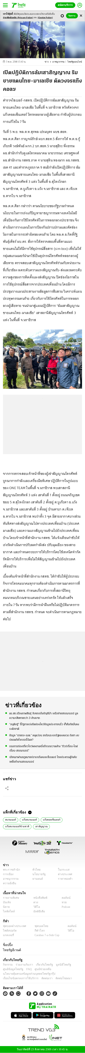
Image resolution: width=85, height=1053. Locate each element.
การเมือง (8, 874)
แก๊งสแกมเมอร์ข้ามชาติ (16, 826)
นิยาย (6, 906)
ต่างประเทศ (64, 874)
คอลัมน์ (64, 897)
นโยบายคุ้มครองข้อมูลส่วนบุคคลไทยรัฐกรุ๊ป (26, 973)
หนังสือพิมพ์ (38, 897)
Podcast (65, 906)
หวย (62, 902)
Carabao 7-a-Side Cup (46, 935)
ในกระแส (62, 869)
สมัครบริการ (66, 5)
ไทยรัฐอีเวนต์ (11, 949)
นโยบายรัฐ (37, 874)
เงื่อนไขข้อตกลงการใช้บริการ (18, 978)
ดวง (34, 902)
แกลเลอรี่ (8, 935)
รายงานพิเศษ (10, 897)
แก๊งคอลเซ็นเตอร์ (49, 819)
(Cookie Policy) (45, 18)
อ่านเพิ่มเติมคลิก (18, 18)
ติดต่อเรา (42, 978)
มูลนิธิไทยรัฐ (59, 964)
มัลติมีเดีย (37, 911)
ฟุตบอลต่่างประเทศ (13, 926)
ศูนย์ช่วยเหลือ (39, 969)
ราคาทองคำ (64, 878)
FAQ (26, 969)
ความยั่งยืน (9, 883)
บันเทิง (6, 902)
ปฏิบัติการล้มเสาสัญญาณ (63, 826)
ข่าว (48, 62)
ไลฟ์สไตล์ (8, 911)
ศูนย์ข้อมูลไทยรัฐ (12, 969)
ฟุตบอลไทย (38, 926)
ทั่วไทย (35, 869)
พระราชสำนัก (10, 869)
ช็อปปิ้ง (7, 944)
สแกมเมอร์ (10, 819)
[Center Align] (81, 15)
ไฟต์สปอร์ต (9, 930)
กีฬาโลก (36, 930)
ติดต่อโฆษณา (57, 978)
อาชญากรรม (60, 62)
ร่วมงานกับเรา (23, 964)
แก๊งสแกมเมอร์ (28, 819)
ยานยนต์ (36, 878)
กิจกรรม (7, 964)
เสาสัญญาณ (39, 826)
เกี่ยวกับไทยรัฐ (41, 964)
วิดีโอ (35, 906)
